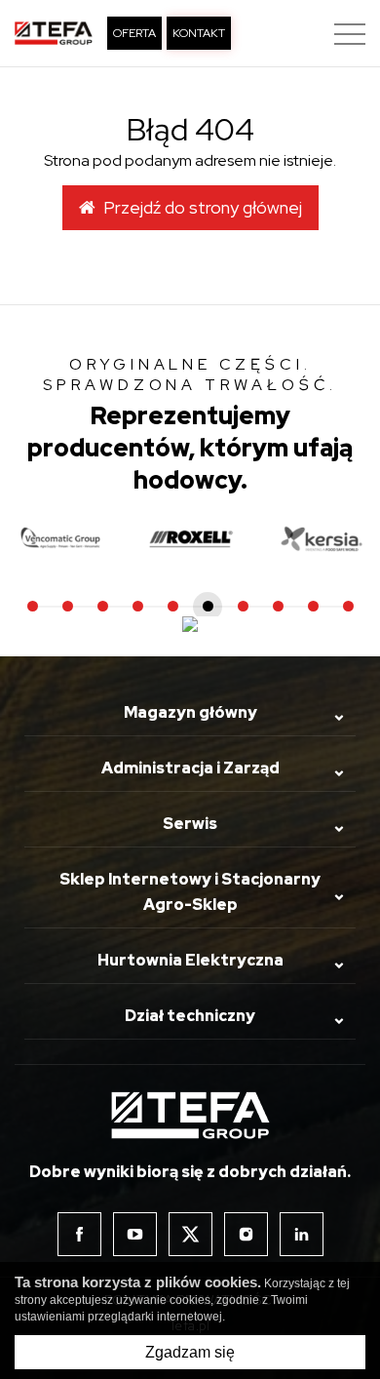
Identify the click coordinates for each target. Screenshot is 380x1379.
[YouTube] (135, 1234)
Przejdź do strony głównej (198, 207)
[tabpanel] (191, 538)
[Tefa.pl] (54, 33)
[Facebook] (79, 1234)
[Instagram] (246, 1234)
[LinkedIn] (301, 1234)
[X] (190, 1234)
